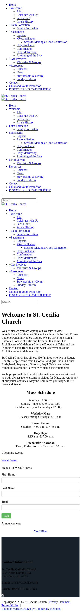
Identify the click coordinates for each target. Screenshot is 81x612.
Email (5, 501)
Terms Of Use (10, 605)
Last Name (8, 488)
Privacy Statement (59, 602)
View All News (40, 531)
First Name (8, 474)
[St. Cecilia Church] (14, 95)
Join (6, 515)
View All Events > (9, 460)
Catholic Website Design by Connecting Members (31, 608)
